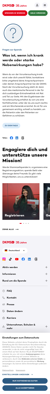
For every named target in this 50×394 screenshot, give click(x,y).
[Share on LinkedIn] (17, 137)
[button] (45, 5)
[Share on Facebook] (11, 137)
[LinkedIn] (29, 259)
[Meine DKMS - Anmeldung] (37, 5)
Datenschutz (7, 370)
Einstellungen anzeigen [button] (15, 374)
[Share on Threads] (22, 137)
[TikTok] (10, 259)
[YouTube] (16, 259)
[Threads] (36, 259)
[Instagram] (4, 259)
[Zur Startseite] (14, 5)
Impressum (20, 370)
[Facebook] (23, 259)
